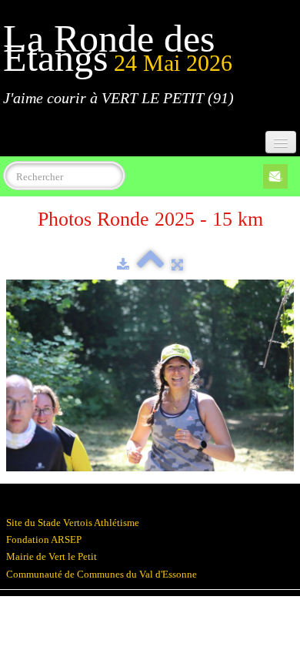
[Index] (150, 264)
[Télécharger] (123, 264)
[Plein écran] (177, 264)
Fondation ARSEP (44, 539)
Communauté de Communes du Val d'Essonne (101, 574)
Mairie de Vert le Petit (51, 556)
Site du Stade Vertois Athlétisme (72, 522)
